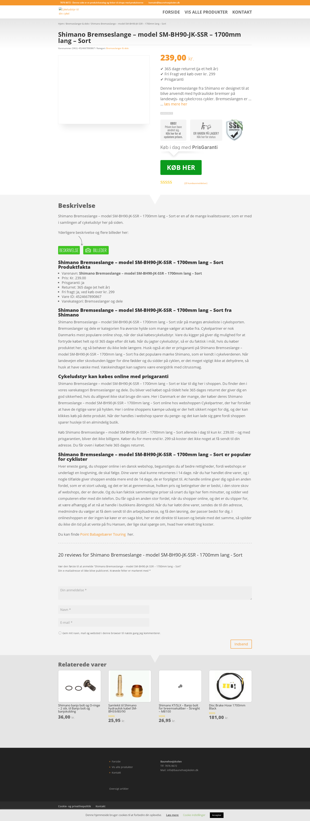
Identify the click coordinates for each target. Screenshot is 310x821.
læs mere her (175, 104)
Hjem (61, 23)
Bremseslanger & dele (77, 23)
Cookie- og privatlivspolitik (74, 806)
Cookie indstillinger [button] (194, 815)
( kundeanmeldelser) (195, 183)
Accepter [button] (216, 815)
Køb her (181, 167)
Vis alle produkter (206, 13)
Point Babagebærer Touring (103, 534)
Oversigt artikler (119, 788)
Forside (171, 13)
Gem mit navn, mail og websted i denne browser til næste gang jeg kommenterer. (111, 633)
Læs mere (172, 815)
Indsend (241, 644)
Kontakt (242, 13)
